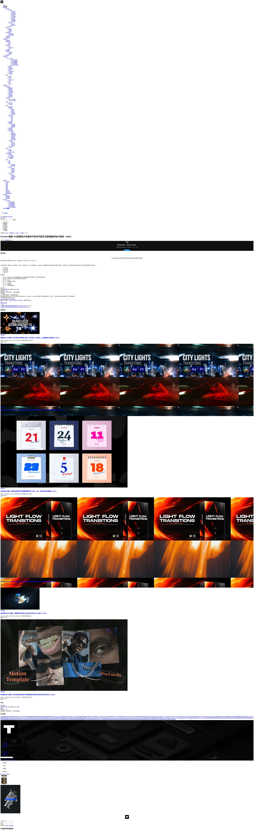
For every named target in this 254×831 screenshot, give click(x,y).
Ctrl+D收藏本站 (4, 216)
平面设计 (148, 718)
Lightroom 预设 (11, 99)
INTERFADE (143, 718)
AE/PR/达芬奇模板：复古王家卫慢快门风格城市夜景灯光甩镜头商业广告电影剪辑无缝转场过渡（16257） (33, 410)
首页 (4, 5)
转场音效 (139, 716)
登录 (4, 705)
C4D (9, 83)
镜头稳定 (119, 719)
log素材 (168, 719)
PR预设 (10, 31)
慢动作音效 (17, 719)
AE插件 (10, 66)
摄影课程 (8, 198)
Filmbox (36, 718)
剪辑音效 (112, 719)
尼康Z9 (174, 719)
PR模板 (10, 28)
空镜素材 (217, 718)
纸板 (7, 188)
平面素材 (5, 85)
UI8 (11, 718)
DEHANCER (187, 718)
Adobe (9, 76)
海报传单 (10, 89)
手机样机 (13, 124)
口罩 (12, 116)
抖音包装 (13, 12)
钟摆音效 (226, 718)
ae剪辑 (115, 719)
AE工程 (12, 23)
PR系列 (7, 27)
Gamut (209, 716)
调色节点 (40, 718)
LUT (18, 716)
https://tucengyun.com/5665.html (16, 300)
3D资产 (10, 167)
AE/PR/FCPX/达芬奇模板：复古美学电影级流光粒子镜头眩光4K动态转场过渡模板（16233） (29, 581)
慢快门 (96, 716)
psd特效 (151, 718)
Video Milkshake (121, 718)
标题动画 (52, 719)
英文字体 (10, 103)
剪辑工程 (10, 22)
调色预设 (8, 45)
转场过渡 (13, 21)
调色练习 (7, 718)
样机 (7, 105)
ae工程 (50, 718)
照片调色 (8, 98)
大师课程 (5, 194)
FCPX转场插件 (14, 61)
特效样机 (10, 106)
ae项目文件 (230, 718)
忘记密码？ (11, 825)
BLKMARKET (15, 718)
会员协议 (5, 753)
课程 (37, 716)
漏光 (13, 719)
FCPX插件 (10, 58)
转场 (6, 302)
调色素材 (209, 718)
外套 (12, 118)
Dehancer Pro (133, 718)
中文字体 (10, 104)
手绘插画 (10, 95)
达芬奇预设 (10, 35)
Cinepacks (100, 716)
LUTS (9, 46)
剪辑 (6, 716)
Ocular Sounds (151, 716)
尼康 (171, 719)
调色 (219, 716)
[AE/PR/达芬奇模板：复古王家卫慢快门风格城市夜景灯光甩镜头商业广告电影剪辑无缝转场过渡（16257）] (30, 405)
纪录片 (21, 719)
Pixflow (212, 716)
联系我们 (5, 746)
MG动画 (13, 18)
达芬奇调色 (110, 716)
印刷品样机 (10, 130)
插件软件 (5, 56)
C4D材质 (10, 52)
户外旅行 (25, 719)
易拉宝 (12, 142)
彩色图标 (13, 165)
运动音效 (103, 719)
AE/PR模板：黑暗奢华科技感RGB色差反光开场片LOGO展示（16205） (24, 613)
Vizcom (138, 718)
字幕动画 (48, 719)
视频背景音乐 (145, 719)
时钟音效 (222, 718)
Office (9, 80)
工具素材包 (13, 20)
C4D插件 (10, 72)
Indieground (128, 718)
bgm (72, 718)
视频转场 (3, 302)
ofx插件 (88, 719)
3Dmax (10, 84)
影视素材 (5, 38)
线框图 (12, 178)
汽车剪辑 (136, 719)
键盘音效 (40, 719)
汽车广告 (13, 143)
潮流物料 (5, 180)
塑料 (7, 184)
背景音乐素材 (74, 719)
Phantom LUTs (162, 716)
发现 (5, 6)
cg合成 (146, 716)
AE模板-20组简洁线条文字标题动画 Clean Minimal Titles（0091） (15, 307)
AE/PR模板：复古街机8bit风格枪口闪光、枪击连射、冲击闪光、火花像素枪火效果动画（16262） (30, 337)
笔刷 (7, 148)
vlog (158, 716)
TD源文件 (8, 37)
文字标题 (13, 11)
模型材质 (8, 51)
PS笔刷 (10, 149)
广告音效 (69, 719)
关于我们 (5, 743)
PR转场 (10, 30)
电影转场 (62, 718)
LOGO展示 (13, 16)
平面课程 (8, 197)
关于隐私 (5, 745)
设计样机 (10, 129)
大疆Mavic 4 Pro (199, 718)
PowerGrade (11, 47)
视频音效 (80, 719)
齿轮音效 (35, 719)
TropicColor (115, 718)
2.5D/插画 (13, 176)
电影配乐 (235, 716)
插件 (7, 57)
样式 (9, 162)
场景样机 (10, 128)
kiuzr (232, 716)
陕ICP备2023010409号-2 (9, 759)
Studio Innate (110, 718)
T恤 (12, 119)
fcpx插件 (216, 716)
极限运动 (84, 719)
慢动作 (47, 718)
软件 (7, 75)
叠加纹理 (10, 87)
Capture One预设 (165, 718)
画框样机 (10, 147)
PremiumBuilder (26, 718)
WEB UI (13, 175)
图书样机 (13, 133)
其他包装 (13, 114)
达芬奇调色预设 (245, 718)
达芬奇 (9, 77)
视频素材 (8, 40)
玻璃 (7, 185)
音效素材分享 (76, 718)
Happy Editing (134, 716)
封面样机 (13, 135)
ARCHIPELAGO (188, 716)
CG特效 (143, 716)
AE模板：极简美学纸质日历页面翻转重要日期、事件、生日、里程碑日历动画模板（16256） (29, 491)
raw (87, 716)
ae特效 (28, 719)
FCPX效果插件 (14, 59)
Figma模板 (10, 155)
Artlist (67, 716)
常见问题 (10, 216)
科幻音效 (66, 718)
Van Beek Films (204, 716)
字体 (7, 101)
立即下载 (7, 289)
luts (9, 718)
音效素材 (40, 716)
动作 (9, 160)
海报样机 (13, 138)
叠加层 (10, 719)
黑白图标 (13, 164)
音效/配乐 (8, 41)
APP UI (12, 174)
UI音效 (31, 719)
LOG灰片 (205, 718)
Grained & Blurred (249, 716)
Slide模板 (10, 158)
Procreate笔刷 (11, 152)
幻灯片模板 (8, 153)
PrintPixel (88, 718)
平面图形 (8, 86)
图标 (9, 163)
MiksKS (106, 718)
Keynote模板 (11, 157)
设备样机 (10, 123)
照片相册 (13, 17)
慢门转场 (235, 718)
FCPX (9, 78)
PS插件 (10, 70)
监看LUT (99, 719)
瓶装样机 (13, 113)
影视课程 (8, 195)
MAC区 (4, 199)
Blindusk (124, 716)
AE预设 (10, 26)
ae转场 (193, 718)
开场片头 (13, 15)
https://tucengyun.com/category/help (8, 299)
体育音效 (108, 719)
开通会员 (5, 751)
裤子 (12, 120)
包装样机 (10, 108)
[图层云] (2, 2)
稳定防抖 (128, 719)
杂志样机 (13, 136)
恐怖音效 (92, 719)
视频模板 (5, 7)
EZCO (170, 716)
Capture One (11, 79)
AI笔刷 (10, 150)
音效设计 (65, 719)
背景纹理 (10, 96)
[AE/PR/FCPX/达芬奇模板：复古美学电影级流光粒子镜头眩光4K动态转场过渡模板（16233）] (39, 577)
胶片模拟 (44, 718)
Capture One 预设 (12, 100)
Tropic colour (75, 716)
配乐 (9, 44)
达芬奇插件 (10, 68)
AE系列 (7, 8)
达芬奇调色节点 (156, 719)
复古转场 (54, 718)
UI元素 (10, 173)
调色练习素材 (83, 718)
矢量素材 (10, 90)
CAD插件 (10, 73)
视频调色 (3, 718)
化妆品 (12, 110)
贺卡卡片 (10, 94)
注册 (7, 825)
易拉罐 (12, 111)
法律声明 (5, 754)
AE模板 (10, 10)
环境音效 (44, 719)
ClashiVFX (179, 716)
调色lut (162, 719)
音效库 (58, 718)
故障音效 (140, 719)
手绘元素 (151, 719)
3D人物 (12, 169)
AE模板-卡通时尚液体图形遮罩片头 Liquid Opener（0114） (14, 305)
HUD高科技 (13, 13)
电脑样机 (13, 126)
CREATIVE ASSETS (99, 718)
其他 (7, 159)
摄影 (191, 718)
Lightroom (21, 716)
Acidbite (93, 716)
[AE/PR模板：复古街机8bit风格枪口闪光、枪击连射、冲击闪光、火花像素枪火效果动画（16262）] (20, 333)
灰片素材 (8, 49)
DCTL (9, 48)
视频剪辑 (228, 716)
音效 (9, 42)
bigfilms (199, 716)
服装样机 (10, 115)
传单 (12, 131)
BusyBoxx (128, 716)
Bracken (155, 716)
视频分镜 (213, 718)
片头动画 (61, 719)
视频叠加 (7, 719)
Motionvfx (54, 716)
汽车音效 (132, 719)
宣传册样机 (13, 134)
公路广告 (13, 144)
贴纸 (7, 183)
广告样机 (10, 140)
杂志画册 (10, 92)
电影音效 (84, 716)
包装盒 (12, 109)
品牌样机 (10, 121)
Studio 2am (92, 718)
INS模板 (7, 190)
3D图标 (12, 168)
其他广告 (13, 145)
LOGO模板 (10, 91)
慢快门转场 (195, 716)
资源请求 (6, 208)
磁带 (7, 187)
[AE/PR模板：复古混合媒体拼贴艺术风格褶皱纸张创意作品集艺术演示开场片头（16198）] (64, 690)
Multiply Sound (223, 716)
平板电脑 (13, 125)
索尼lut (95, 719)
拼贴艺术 (8, 192)
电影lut (165, 719)
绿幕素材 (8, 54)
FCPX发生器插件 (15, 65)
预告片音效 (181, 718)
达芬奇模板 (10, 33)
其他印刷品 (13, 139)
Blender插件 (11, 71)
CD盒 (7, 189)
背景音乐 (243, 716)
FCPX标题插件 (14, 62)
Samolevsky (174, 716)
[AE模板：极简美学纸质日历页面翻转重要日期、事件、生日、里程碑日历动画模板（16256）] (64, 487)
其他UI (12, 179)
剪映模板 (8, 36)
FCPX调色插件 (14, 63)
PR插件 (10, 67)
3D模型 (10, 53)
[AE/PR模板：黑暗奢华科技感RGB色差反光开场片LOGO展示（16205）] (20, 609)
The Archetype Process (174, 718)
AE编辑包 (13, 25)
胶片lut (250, 718)
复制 (18, 289)
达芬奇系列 (8, 32)
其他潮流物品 (9, 193)
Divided (167, 716)
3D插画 (12, 170)
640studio (21, 718)
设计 (156, 718)
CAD (9, 82)
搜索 (14, 219)
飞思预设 (160, 718)
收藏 (2, 708)
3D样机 (12, 172)
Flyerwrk (115, 716)
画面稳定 (123, 719)
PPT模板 (10, 154)
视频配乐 (239, 716)
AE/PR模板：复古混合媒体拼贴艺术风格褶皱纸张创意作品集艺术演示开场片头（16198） (28, 694)
